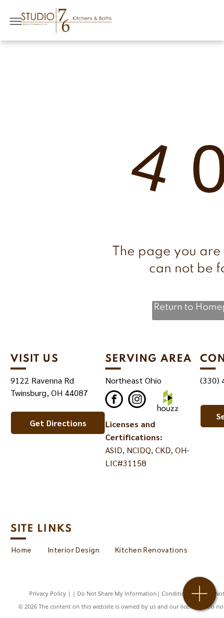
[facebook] (114, 400)
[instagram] (137, 400)
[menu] (15, 21)
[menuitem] (22, 550)
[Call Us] (200, 599)
